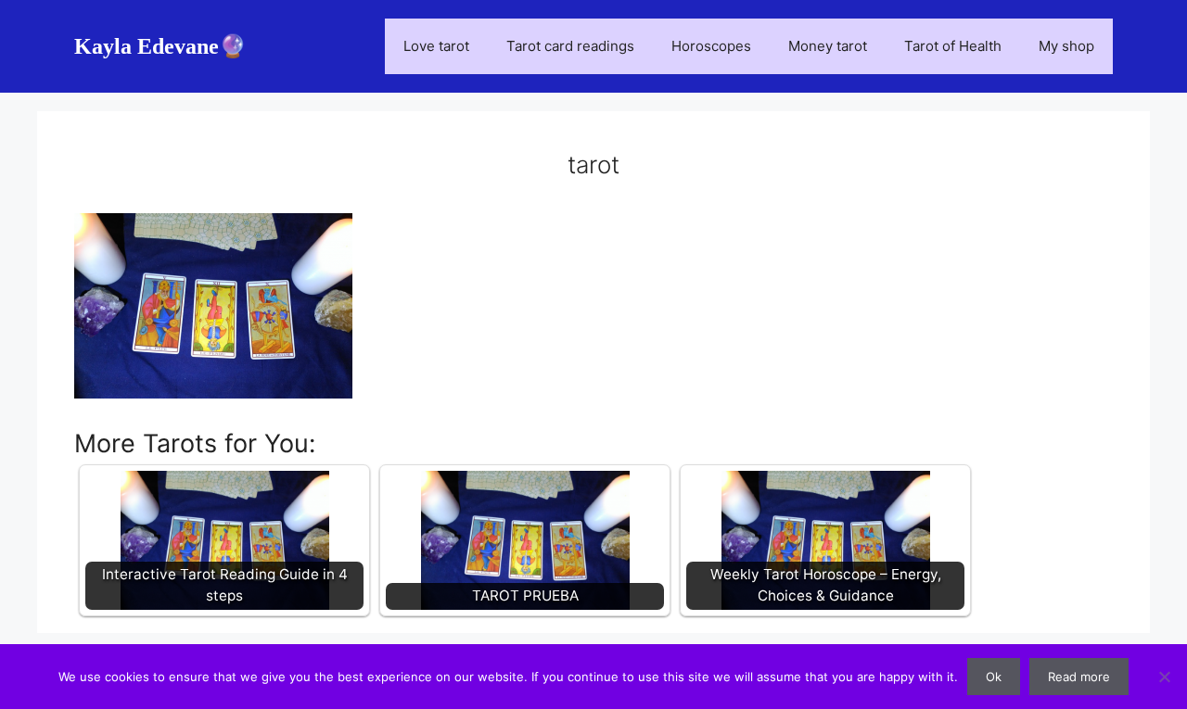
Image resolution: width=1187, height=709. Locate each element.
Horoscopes (711, 46)
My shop (1066, 46)
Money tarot (827, 46)
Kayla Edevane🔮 (160, 46)
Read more (1079, 676)
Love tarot (436, 46)
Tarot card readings (570, 46)
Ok (994, 676)
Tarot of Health (953, 46)
